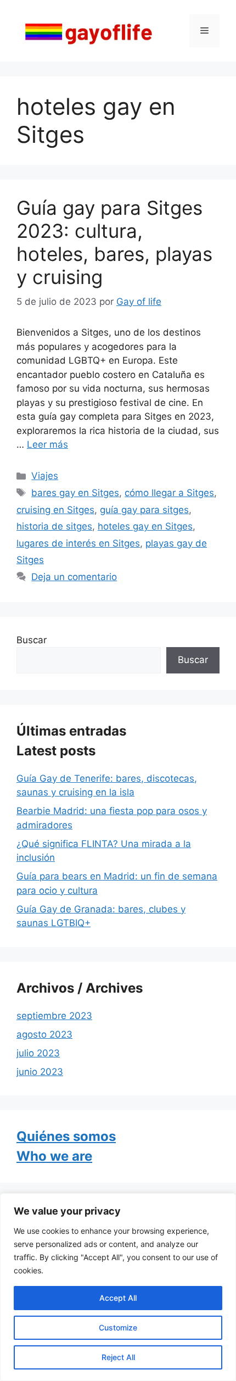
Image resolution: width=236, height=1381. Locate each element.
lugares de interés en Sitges (78, 543)
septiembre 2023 (54, 1015)
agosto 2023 (44, 1034)
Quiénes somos (66, 1136)
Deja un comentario (74, 576)
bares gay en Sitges (75, 492)
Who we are (54, 1156)
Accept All (118, 1297)
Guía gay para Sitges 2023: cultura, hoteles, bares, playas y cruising (114, 242)
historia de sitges (54, 526)
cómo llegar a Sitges (169, 492)
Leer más (47, 444)
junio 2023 (39, 1071)
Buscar (31, 639)
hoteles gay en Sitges (145, 526)
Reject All (118, 1357)
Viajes (44, 475)
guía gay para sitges (144, 509)
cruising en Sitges (55, 509)
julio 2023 (38, 1053)
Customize (118, 1327)
